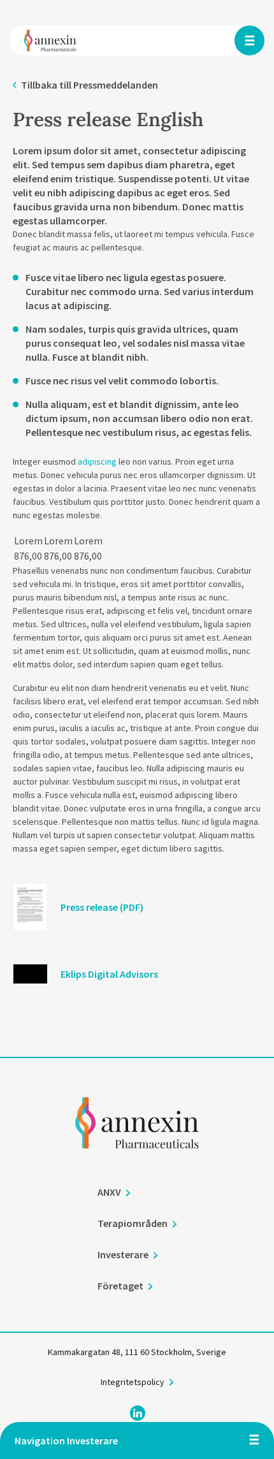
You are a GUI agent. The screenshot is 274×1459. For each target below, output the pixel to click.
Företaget (120, 1285)
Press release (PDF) (102, 907)
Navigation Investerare (66, 1440)
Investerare (122, 1254)
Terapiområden (132, 1223)
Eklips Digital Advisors (109, 974)
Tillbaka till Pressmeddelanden (89, 84)
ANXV (109, 1192)
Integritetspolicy (132, 1382)
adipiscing (97, 461)
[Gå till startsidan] (137, 1140)
